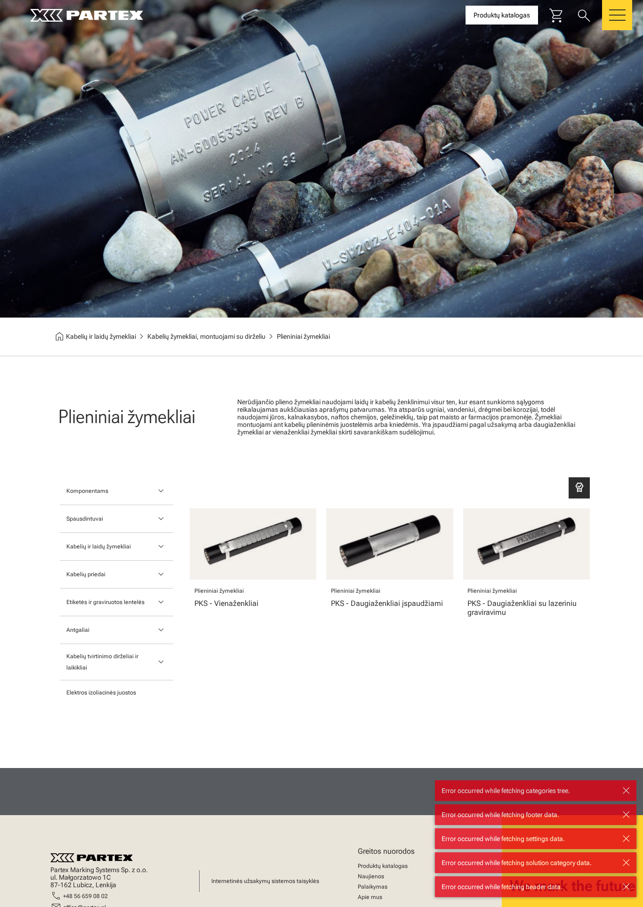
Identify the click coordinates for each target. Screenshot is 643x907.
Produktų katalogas (383, 866)
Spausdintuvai (84, 518)
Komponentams (87, 491)
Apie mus (370, 897)
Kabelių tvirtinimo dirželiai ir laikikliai (102, 662)
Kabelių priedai (85, 574)
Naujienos (371, 876)
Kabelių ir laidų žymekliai (98, 546)
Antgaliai (77, 630)
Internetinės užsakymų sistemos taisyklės (265, 881)
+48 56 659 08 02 (85, 896)
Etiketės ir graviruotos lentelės (105, 602)
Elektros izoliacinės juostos (101, 692)
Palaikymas (372, 886)
